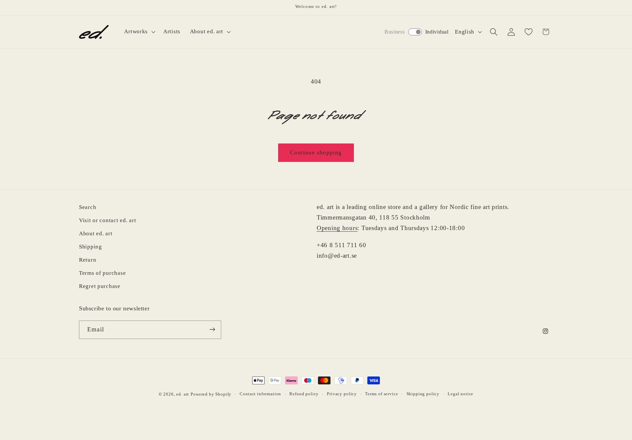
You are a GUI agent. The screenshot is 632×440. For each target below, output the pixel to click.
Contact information (260, 393)
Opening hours (337, 227)
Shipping (90, 247)
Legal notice (460, 393)
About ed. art (95, 233)
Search (87, 207)
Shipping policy (423, 393)
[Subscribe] (212, 329)
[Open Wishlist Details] (528, 31)
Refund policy (304, 393)
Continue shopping (316, 152)
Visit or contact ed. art (107, 220)
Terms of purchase (102, 273)
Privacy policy (342, 393)
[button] (139, 32)
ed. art (182, 394)
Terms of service (381, 393)
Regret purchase (99, 286)
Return (87, 260)
